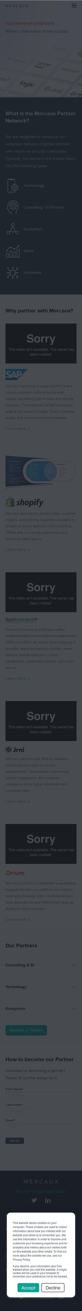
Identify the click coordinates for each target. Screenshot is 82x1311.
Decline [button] (53, 1287)
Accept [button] (28, 1287)
